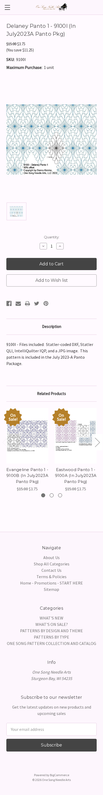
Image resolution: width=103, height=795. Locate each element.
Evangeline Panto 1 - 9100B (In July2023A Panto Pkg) (27, 475)
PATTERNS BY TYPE (51, 637)
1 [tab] (43, 495)
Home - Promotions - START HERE (51, 583)
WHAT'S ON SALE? (51, 624)
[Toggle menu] (7, 7)
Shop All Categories (51, 563)
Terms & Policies (51, 576)
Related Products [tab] (51, 393)
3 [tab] (60, 495)
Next (97, 442)
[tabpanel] (27, 450)
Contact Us (51, 570)
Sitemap (51, 589)
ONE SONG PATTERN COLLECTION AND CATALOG (51, 643)
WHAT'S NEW (51, 618)
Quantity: (51, 237)
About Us (51, 557)
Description (51, 326)
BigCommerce (59, 775)
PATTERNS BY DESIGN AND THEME (51, 630)
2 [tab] (52, 495)
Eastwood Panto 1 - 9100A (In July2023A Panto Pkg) (76, 475)
